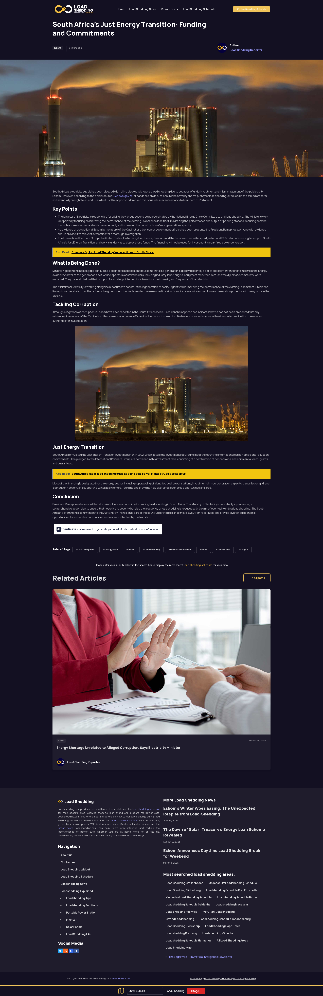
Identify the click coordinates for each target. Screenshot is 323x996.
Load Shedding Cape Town (222, 926)
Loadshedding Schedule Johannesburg (225, 919)
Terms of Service (211, 978)
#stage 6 (243, 549)
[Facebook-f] (76, 951)
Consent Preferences (120, 978)
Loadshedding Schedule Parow (237, 897)
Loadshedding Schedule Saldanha (188, 904)
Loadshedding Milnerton (218, 933)
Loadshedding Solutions (82, 905)
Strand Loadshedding (180, 919)
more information (149, 529)
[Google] (71, 951)
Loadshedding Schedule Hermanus (188, 940)
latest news (65, 827)
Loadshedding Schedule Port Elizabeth (231, 890)
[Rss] (65, 951)
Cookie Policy (226, 978)
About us (66, 855)
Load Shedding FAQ (79, 934)
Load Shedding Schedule (199, 9)
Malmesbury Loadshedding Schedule (233, 883)
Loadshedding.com (75, 9)
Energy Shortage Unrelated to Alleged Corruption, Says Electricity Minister (118, 747)
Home (120, 9)
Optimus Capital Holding (244, 978)
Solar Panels (74, 927)
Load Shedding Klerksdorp (183, 926)
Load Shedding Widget (75, 869)
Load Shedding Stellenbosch (184, 883)
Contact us (68, 862)
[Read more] (161, 662)
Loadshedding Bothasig (181, 933)
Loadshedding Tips (78, 898)
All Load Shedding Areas (232, 940)
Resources (168, 9)
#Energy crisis (110, 549)
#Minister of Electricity (179, 549)
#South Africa (223, 549)
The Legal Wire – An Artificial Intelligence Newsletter (200, 957)
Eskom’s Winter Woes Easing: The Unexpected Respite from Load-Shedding (209, 811)
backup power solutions (124, 820)
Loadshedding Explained (77, 891)
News (57, 48)
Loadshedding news (74, 884)
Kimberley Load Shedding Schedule (189, 897)
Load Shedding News (142, 9)
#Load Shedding (151, 549)
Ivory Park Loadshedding (219, 912)
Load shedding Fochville (181, 912)
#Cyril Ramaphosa (85, 549)
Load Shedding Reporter (246, 50)
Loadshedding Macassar (232, 904)
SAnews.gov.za (123, 196)
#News (203, 549)
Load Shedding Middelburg (183, 890)
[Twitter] (60, 951)
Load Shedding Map (179, 947)
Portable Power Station (81, 912)
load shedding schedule (146, 809)
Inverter (71, 919)
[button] (257, 577)
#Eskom (130, 549)
